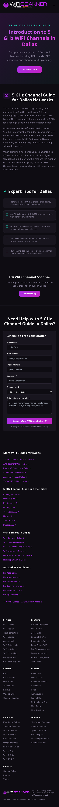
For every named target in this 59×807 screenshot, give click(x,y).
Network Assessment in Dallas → (18, 555)
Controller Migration (12, 661)
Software (6, 799)
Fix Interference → (11, 581)
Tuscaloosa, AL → (11, 512)
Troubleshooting (10, 633)
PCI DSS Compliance (40, 649)
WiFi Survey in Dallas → (13, 538)
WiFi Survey (8, 624)
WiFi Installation (10, 649)
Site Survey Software (40, 722)
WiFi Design (8, 629)
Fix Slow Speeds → (11, 577)
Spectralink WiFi (38, 637)
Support (7, 775)
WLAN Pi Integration (40, 657)
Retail (33, 690)
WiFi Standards (10, 730)
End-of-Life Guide (11, 747)
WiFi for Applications (40, 624)
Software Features (11, 726)
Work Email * (12, 353)
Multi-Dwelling (37, 710)
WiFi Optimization (11, 645)
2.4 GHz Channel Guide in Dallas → (18, 459)
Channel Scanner (38, 726)
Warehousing (37, 694)
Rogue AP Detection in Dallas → (17, 468)
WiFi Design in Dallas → (13, 542)
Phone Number (13, 365)
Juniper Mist (8, 685)
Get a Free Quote (29, 69)
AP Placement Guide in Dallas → (17, 464)
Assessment (8, 641)
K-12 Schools (37, 677)
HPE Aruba (8, 681)
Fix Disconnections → (12, 590)
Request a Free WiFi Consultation (27, 421)
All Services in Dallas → (31, 602)
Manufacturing (37, 706)
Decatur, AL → (9, 525)
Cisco (5, 673)
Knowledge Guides (11, 722)
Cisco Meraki (9, 677)
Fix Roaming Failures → (13, 586)
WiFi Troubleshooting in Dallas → (17, 546)
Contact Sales (9, 771)
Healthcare (36, 673)
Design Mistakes (10, 742)
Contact (42, 799)
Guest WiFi (36, 661)
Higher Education (39, 681)
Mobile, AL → (9, 507)
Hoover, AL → (9, 516)
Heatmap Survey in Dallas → (16, 560)
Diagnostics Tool (38, 742)
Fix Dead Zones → (11, 573)
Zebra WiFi (36, 633)
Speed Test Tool (38, 730)
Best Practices (9, 738)
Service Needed (14, 387)
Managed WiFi (9, 657)
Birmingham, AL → (11, 494)
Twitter (6, 779)
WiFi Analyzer (37, 734)
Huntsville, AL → (10, 499)
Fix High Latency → (12, 594)
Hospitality (36, 685)
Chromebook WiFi (39, 641)
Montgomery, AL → (11, 503)
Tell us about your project (18, 398)
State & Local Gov (39, 702)
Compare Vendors (11, 698)
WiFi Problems (9, 734)
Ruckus (6, 690)
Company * (12, 376)
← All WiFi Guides (11, 602)
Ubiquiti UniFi (9, 694)
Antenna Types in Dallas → (15, 477)
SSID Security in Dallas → (14, 472)
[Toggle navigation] (54, 5)
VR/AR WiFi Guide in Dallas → (16, 481)
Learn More (28, 293)
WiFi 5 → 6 (8, 751)
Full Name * (12, 342)
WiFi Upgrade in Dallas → (14, 551)
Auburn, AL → (9, 520)
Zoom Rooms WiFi (39, 645)
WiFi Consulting (10, 653)
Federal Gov (36, 698)
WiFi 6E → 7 (8, 759)
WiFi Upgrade (9, 637)
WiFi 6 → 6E (8, 755)
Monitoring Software (40, 738)
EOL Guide (32, 799)
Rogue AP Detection (40, 653)
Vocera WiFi (36, 629)
